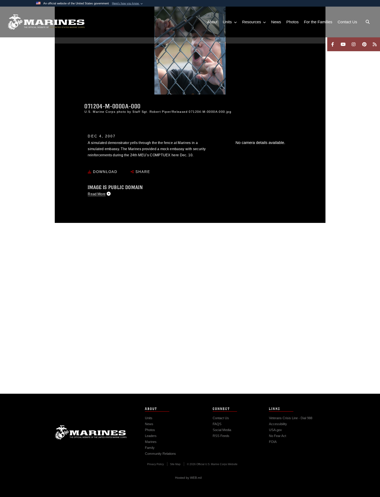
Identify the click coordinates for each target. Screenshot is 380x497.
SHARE (142, 172)
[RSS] (374, 44)
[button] (128, 3)
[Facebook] (332, 44)
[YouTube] (343, 44)
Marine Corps (91, 432)
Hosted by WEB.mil (188, 477)
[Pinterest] (364, 44)
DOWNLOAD (104, 172)
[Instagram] (353, 44)
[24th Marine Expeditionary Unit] (46, 22)
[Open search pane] (367, 22)
